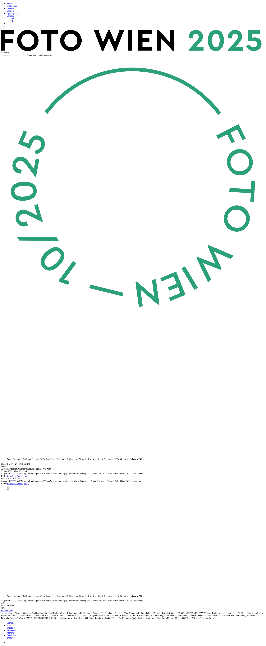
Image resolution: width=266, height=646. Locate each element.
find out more (7, 610)
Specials (10, 11)
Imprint (10, 638)
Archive (10, 633)
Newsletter (11, 630)
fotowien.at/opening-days (18, 476)
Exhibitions (12, 6)
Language (11, 16)
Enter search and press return (40, 55)
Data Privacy (12, 635)
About (9, 3)
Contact (10, 623)
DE (13, 18)
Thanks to (11, 628)
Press (9, 625)
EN (13, 21)
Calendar (11, 8)
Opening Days (13, 13)
